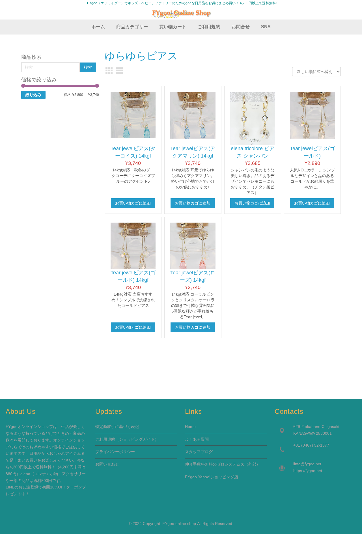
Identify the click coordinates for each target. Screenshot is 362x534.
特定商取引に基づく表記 (117, 426)
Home (190, 426)
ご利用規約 (105, 439)
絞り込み (33, 94)
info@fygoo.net (307, 464)
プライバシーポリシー (115, 451)
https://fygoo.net (307, 470)
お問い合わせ (107, 464)
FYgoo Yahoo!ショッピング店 (211, 477)
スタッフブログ (199, 451)
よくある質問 (197, 439)
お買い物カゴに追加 (133, 203)
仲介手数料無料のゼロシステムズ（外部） (222, 464)
